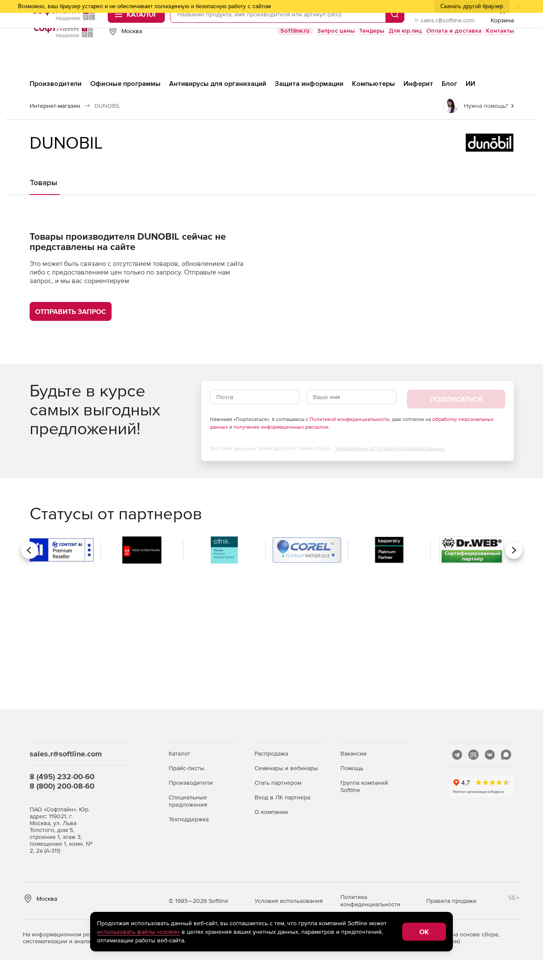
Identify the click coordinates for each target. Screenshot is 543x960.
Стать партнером (278, 782)
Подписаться (456, 399)
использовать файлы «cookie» (138, 931)
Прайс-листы (186, 768)
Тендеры (371, 30)
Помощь (351, 768)
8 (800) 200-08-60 (62, 785)
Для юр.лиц (405, 30)
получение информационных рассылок (281, 427)
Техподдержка (189, 819)
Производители (191, 782)
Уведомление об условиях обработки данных (390, 448)
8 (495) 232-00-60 (62, 776)
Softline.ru (294, 30)
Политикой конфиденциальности (349, 419)
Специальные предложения (188, 801)
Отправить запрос (70, 311)
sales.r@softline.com (447, 20)
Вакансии (353, 753)
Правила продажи (451, 900)
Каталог (179, 753)
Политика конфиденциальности (370, 900)
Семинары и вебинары (286, 768)
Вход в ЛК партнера (282, 797)
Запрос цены (336, 30)
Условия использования (289, 900)
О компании (271, 811)
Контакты (500, 30)
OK (424, 932)
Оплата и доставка (454, 30)
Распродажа (271, 753)
